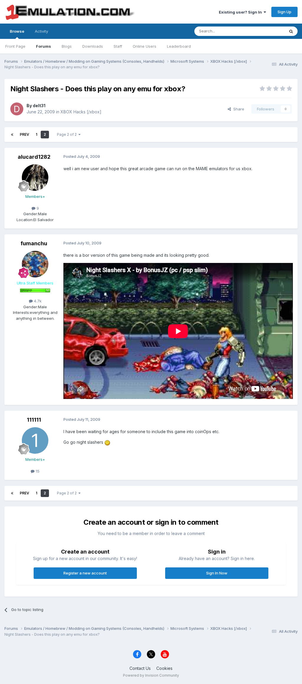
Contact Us (140, 668)
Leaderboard (179, 46)
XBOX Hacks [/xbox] (80, 111)
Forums (43, 46)
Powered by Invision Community (151, 675)
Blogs (67, 46)
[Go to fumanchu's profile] (35, 264)
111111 (34, 420)
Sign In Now (216, 573)
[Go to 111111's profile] (35, 440)
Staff (118, 46)
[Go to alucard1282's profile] (35, 177)
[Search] (291, 31)
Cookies (164, 668)
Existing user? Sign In (241, 12)
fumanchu (34, 243)
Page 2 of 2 (67, 134)
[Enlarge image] (107, 442)
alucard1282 (34, 157)
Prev (24, 134)
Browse (17, 31)
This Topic (267, 31)
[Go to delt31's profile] (16, 108)
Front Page (15, 46)
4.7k (37, 301)
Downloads (92, 46)
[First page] (12, 134)
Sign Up (284, 11)
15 (37, 471)
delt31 (39, 105)
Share (237, 109)
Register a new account (85, 573)
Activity (41, 31)
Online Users (144, 46)
